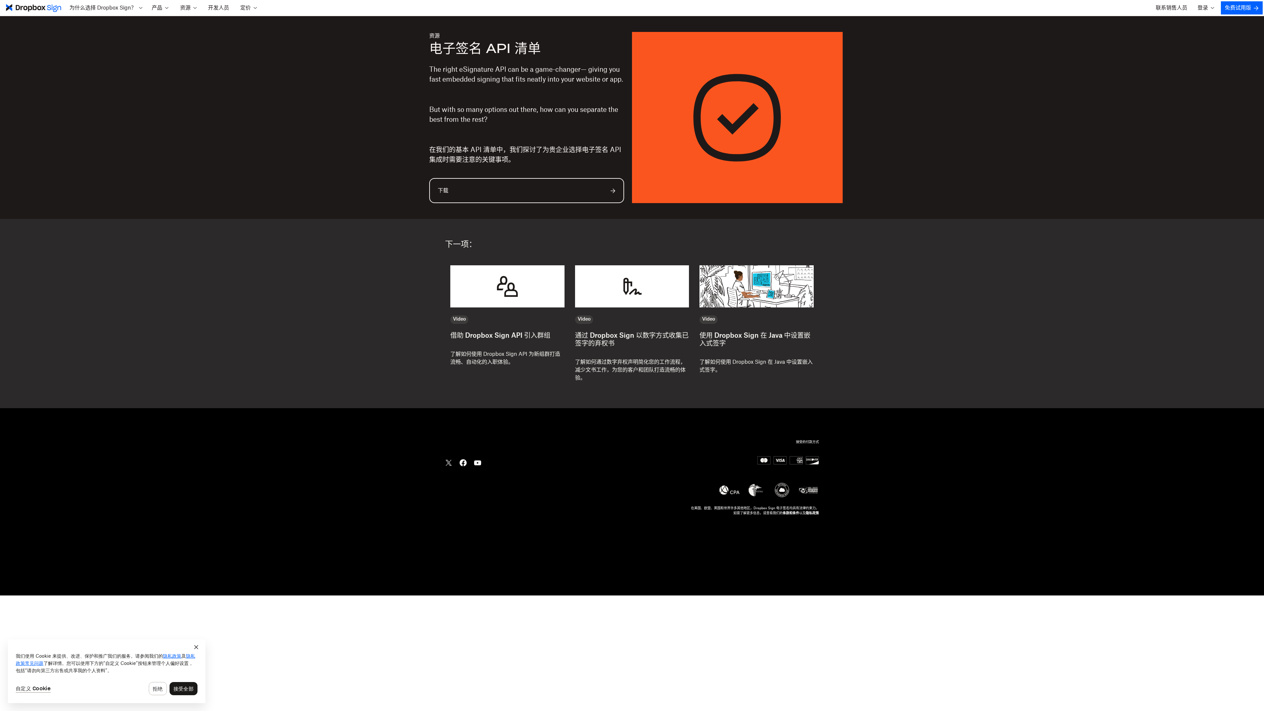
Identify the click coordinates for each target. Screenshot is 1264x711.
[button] (106, 8)
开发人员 (218, 8)
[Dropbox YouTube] (477, 462)
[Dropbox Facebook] (463, 462)
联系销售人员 (1171, 8)
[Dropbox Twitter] (448, 462)
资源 (434, 36)
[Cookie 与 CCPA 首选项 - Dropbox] (106, 671)
